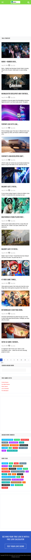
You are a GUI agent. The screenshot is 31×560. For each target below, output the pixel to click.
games (16, 463)
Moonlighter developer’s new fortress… (15, 93)
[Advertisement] (15, 17)
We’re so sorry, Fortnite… (10, 342)
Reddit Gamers (23, 448)
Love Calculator (5, 388)
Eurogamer (5, 445)
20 (21, 360)
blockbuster (5, 482)
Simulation (23, 463)
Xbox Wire (4, 442)
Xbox (11, 463)
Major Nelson (23, 445)
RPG (10, 466)
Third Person (5, 485)
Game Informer (14, 445)
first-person (19, 485)
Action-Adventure (16, 482)
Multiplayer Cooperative (8, 477)
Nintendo (4, 468)
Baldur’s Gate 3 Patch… (9, 186)
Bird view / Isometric (17, 479)
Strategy (4, 487)
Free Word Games (6, 384)
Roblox (15, 448)
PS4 (24, 482)
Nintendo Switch (18, 466)
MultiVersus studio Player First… (13, 217)
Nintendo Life (24, 439)
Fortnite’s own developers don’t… (13, 156)
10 (17, 360)
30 (25, 360)
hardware (4, 463)
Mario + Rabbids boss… (9, 61)
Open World (12, 468)
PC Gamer (4, 448)
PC (22, 477)
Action (25, 468)
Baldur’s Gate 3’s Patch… (10, 249)
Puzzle (19, 468)
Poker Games (5, 386)
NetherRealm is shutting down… (12, 310)
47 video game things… (9, 279)
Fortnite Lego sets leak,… (10, 124)
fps (27, 471)
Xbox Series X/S (6, 479)
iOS (9, 474)
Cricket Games (5, 382)
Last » (2, 362)
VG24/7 (3, 450)
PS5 (12, 485)
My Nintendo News (12, 450)
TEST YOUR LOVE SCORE (15, 546)
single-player (5, 471)
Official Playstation (7, 439)
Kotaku (21, 442)
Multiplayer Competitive (18, 471)
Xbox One (4, 466)
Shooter (20, 474)
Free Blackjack (5, 390)
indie (18, 477)
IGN (10, 448)
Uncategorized (13, 442)
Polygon (17, 439)
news (14, 474)
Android (4, 474)
